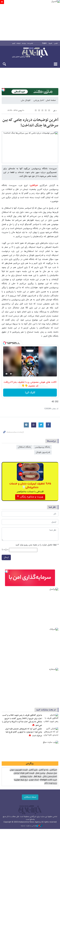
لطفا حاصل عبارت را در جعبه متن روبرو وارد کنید (37, 545)
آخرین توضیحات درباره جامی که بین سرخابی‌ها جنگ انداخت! (30, 123)
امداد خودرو (34, 779)
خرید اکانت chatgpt (48, 779)
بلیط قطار (37, 776)
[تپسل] (3, 89)
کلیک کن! (30, 393)
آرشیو (13, 43)
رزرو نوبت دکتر (50, 783)
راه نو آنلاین (43, 770)
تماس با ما (30, 43)
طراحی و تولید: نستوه (28, 825)
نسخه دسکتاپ (30, 797)
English (44, 43)
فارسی (56, 43)
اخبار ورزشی (39, 100)
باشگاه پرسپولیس (42, 447)
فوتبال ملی (25, 100)
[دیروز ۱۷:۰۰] (50, 732)
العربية (50, 43)
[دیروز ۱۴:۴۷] (50, 719)
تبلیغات (18, 43)
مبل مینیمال (51, 773)
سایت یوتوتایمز (26, 776)
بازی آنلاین (33, 770)
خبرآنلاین (30, 52)
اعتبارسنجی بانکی (49, 776)
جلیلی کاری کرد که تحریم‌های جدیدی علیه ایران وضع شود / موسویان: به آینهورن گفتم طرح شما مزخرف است (23, 732)
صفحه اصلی (51, 100)
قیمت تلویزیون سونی (19, 770)
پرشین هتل (40, 773)
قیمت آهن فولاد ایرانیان (24, 773)
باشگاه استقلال (24, 447)
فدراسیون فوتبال (43, 452)
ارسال (6, 557)
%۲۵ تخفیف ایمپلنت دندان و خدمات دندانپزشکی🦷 (30, 486)
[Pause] (6, 374)
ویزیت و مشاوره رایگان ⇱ (30, 497)
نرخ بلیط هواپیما (21, 779)
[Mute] (11, 374)
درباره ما (24, 43)
